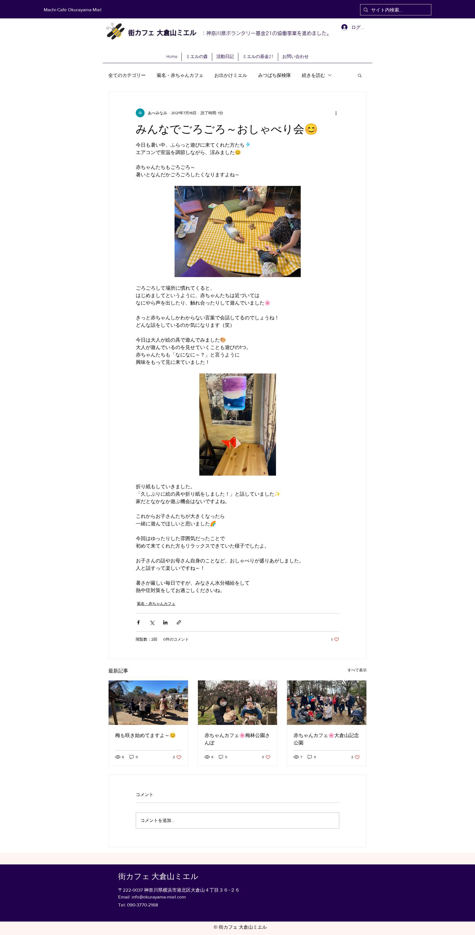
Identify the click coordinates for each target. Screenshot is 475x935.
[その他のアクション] (336, 113)
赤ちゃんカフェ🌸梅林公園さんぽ (237, 739)
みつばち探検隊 (274, 75)
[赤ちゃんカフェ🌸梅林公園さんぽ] (237, 702)
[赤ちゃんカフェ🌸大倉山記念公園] (326, 702)
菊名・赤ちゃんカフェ (180, 75)
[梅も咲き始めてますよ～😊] (148, 702)
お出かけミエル (230, 75)
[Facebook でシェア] (138, 622)
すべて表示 (357, 670)
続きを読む (313, 75)
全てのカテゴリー (127, 75)
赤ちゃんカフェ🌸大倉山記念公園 (326, 739)
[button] (359, 75)
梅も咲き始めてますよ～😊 (145, 735)
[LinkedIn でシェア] (165, 622)
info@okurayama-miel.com (159, 896)
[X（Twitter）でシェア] (151, 622)
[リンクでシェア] (178, 622)
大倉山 (165, 32)
